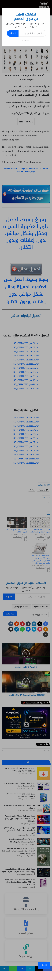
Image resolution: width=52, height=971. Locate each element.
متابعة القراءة (26, 40)
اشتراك (13, 33)
